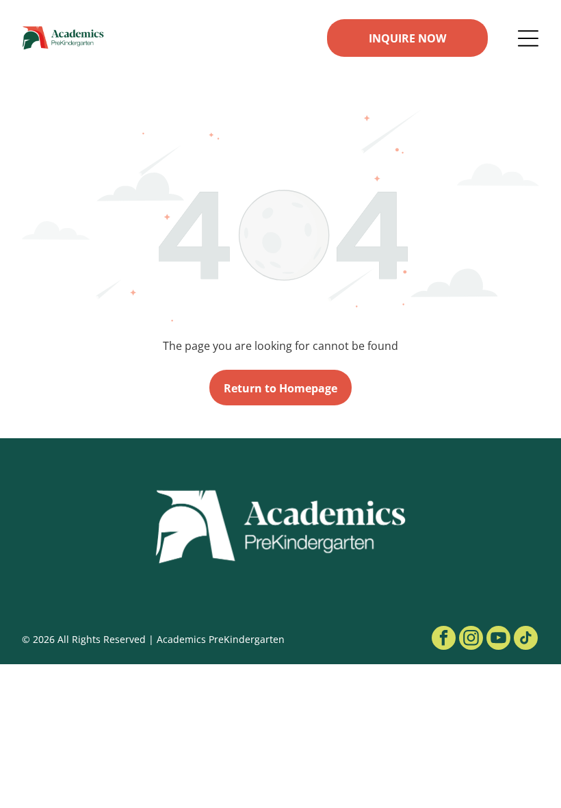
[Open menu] (528, 38)
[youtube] (498, 639)
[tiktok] (526, 639)
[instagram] (471, 639)
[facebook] (444, 639)
